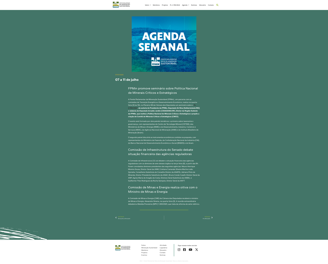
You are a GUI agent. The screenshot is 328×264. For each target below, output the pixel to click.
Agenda (184, 5)
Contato (211, 5)
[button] (148, 5)
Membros (156, 5)
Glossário (202, 5)
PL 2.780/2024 (175, 5)
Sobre (147, 5)
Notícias (194, 5)
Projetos (165, 5)
